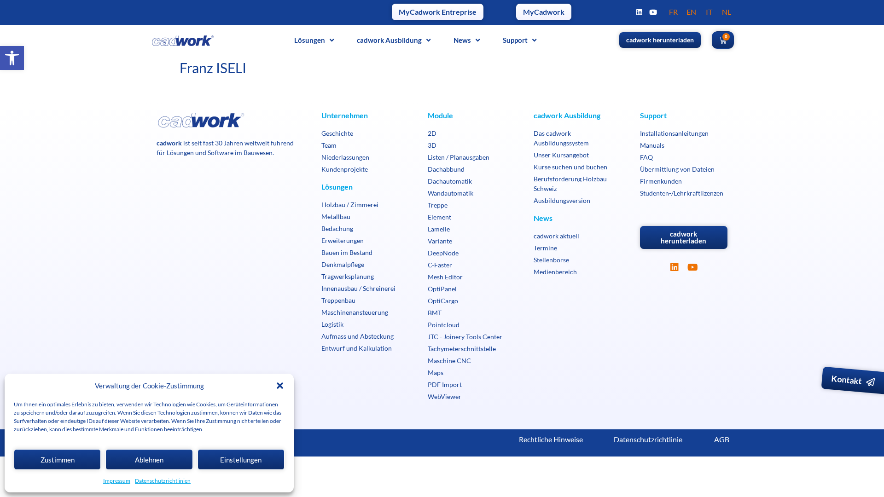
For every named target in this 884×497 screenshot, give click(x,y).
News (462, 40)
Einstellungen (241, 460)
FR (673, 11)
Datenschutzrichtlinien (163, 480)
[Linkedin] (639, 12)
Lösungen (309, 40)
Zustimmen (58, 460)
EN (691, 11)
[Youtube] (653, 12)
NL (726, 11)
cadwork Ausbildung (389, 40)
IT (709, 11)
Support (515, 40)
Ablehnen (149, 460)
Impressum (116, 480)
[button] (12, 58)
